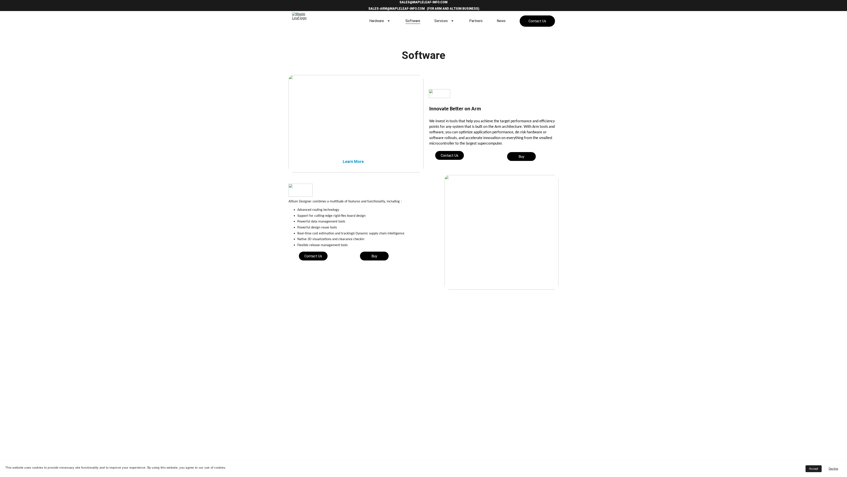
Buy (521, 157)
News (501, 21)
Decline (833, 468)
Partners (476, 21)
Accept (813, 468)
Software (412, 21)
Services (441, 21)
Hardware (376, 21)
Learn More (353, 161)
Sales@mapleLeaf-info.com (423, 2)
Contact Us (537, 21)
